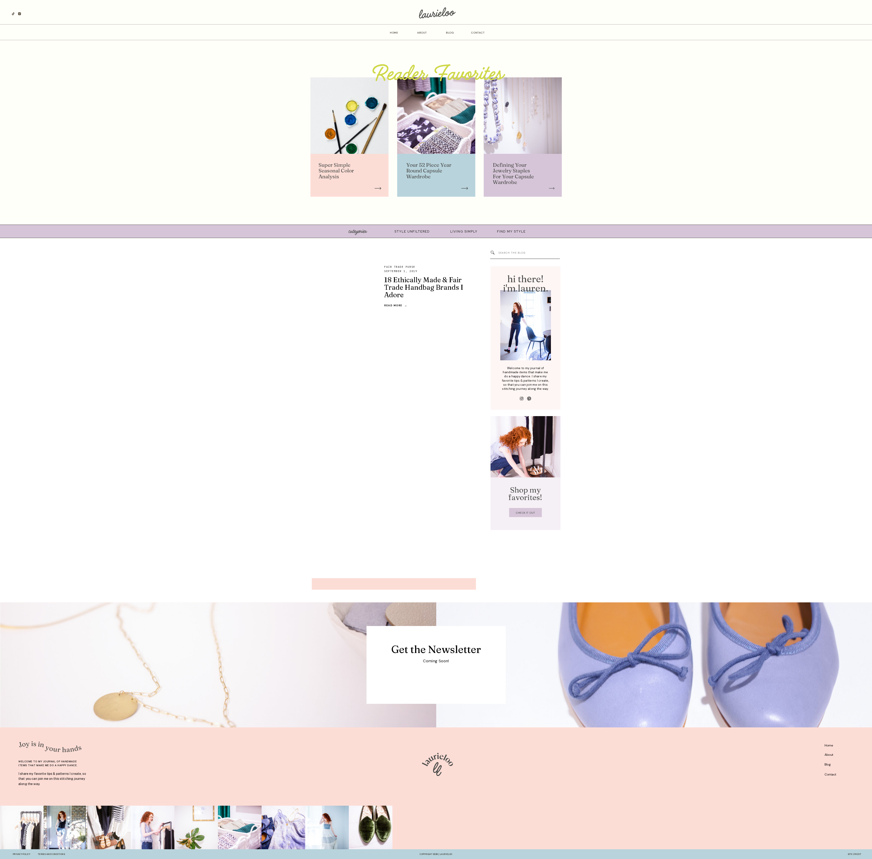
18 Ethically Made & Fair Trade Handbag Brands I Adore (423, 287)
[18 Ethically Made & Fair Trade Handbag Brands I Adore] (340, 286)
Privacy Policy (21, 854)
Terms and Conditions (51, 854)
